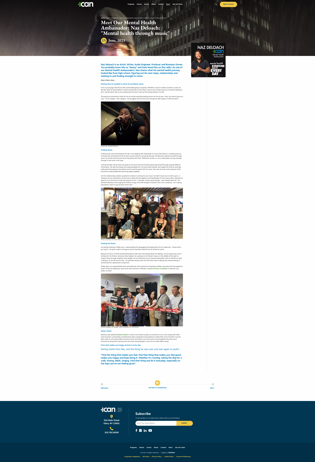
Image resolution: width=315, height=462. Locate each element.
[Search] (216, 4)
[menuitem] (131, 4)
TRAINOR (171, 453)
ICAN (86, 4)
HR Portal (145, 456)
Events (149, 447)
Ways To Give (228, 4)
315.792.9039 (112, 433)
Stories (141, 447)
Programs (133, 447)
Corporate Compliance (132, 456)
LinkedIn (145, 430)
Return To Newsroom (157, 388)
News (103, 18)
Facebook (136, 430)
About (156, 447)
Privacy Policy (157, 456)
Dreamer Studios (122, 335)
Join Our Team (180, 447)
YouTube (150, 430)
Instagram (140, 430)
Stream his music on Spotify (157, 269)
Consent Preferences (183, 456)
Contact (163, 447)
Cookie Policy (169, 456)
